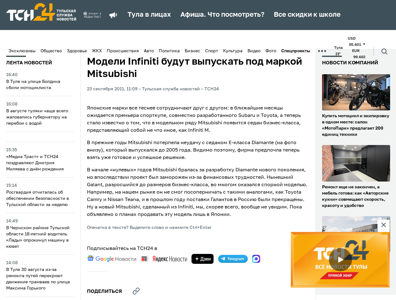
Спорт (211, 51)
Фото (270, 51)
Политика (169, 51)
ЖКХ (97, 51)
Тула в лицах (149, 14)
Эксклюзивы (22, 51)
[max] (256, 259)
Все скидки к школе (307, 14)
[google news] (111, 258)
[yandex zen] (203, 259)
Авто (149, 51)
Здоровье (77, 51)
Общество (51, 51)
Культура (233, 51)
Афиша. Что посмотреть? (222, 14)
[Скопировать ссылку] (136, 291)
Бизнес (192, 51)
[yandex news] (164, 258)
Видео (254, 51)
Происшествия (123, 51)
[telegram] (233, 259)
